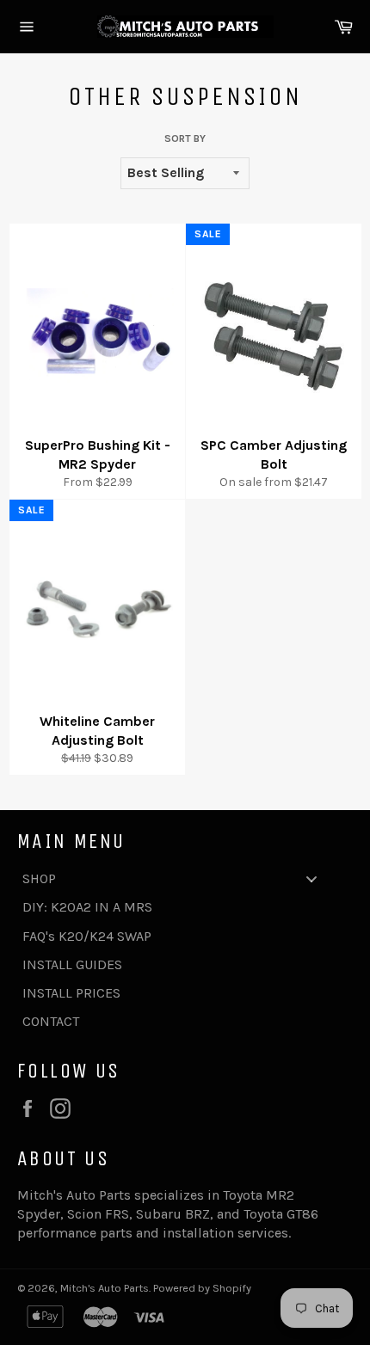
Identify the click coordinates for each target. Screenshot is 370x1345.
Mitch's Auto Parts (104, 1287)
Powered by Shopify (202, 1287)
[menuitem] (176, 878)
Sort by (185, 138)
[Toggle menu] (311, 878)
